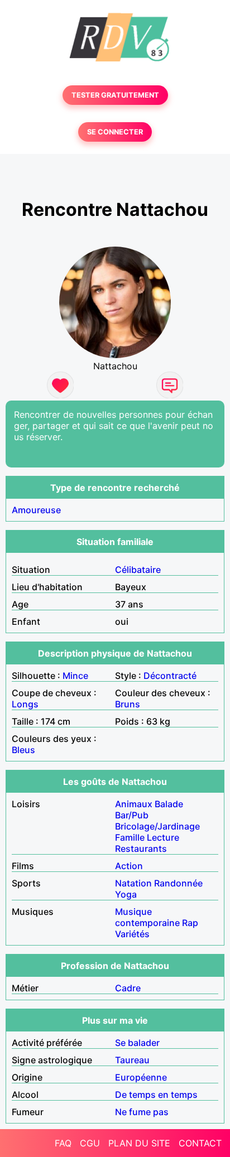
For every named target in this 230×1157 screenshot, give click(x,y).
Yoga (126, 894)
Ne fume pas (142, 1111)
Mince (75, 675)
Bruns (127, 704)
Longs (25, 704)
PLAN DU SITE (139, 1143)
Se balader (137, 1042)
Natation (133, 883)
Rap (190, 922)
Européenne (141, 1077)
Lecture (163, 837)
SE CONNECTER (115, 132)
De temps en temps (156, 1094)
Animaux (133, 803)
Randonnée (178, 883)
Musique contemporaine (147, 917)
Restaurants (141, 848)
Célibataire (138, 569)
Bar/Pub (131, 815)
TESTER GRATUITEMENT (115, 95)
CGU (90, 1143)
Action (129, 865)
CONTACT (200, 1143)
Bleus (23, 749)
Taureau (132, 1060)
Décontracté (170, 675)
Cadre (128, 988)
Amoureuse (36, 509)
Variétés (132, 933)
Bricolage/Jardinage (157, 826)
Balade (169, 803)
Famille (130, 837)
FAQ (63, 1143)
